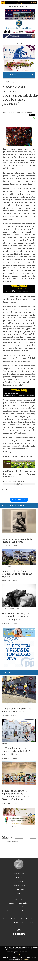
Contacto (19, 893)
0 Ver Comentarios (20, 827)
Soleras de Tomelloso (27, 915)
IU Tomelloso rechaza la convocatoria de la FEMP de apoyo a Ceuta (17, 751)
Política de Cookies (19, 889)
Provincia (30, 911)
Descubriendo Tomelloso (10, 919)
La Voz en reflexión (24, 903)
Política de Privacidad (19, 885)
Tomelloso (4, 743)
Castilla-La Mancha (10, 911)
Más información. (26, 959)
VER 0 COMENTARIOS (19, 500)
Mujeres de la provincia (27, 919)
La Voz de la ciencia (27, 923)
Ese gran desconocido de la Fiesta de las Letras (17, 540)
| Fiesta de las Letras (25, 786)
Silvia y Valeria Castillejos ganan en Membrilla (16, 710)
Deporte (4, 704)
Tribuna (8, 841)
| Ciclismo (9, 704)
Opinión (9, 82)
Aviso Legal (19, 877)
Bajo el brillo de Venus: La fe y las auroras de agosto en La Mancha (19, 573)
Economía (7, 923)
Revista (16, 923)
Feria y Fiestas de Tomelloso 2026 (11, 786)
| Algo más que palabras (13, 608)
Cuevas (6, 915)
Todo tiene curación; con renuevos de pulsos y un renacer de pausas (16, 616)
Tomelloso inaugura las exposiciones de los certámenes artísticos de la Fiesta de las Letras (16, 795)
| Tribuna (21, 484)
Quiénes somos (19, 881)
